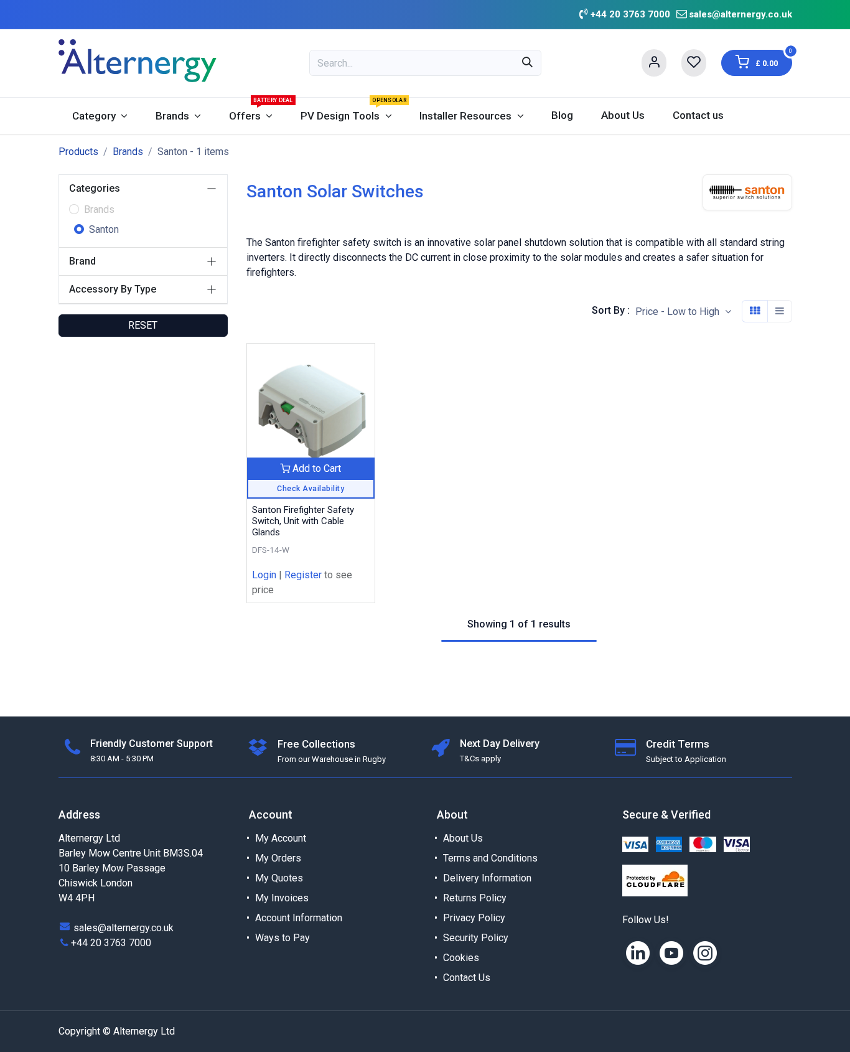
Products (78, 151)
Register (303, 575)
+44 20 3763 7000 (111, 943)
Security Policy (475, 938)
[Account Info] (654, 63)
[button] (683, 311)
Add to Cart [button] (315, 468)
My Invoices (282, 898)
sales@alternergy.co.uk (740, 14)
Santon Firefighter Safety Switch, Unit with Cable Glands (303, 521)
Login (264, 575)
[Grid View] (755, 311)
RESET (142, 325)
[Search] (527, 62)
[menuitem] (100, 116)
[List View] (779, 311)
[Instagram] (705, 953)
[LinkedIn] (637, 953)
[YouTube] (671, 953)
